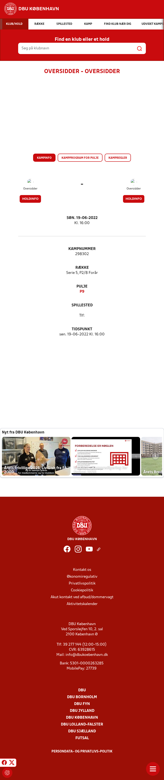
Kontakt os (82, 570)
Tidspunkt (82, 329)
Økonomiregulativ (82, 577)
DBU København (82, 718)
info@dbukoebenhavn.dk (87, 655)
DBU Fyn (82, 704)
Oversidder (30, 188)
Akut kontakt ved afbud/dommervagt (82, 597)
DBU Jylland (82, 711)
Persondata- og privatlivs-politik (82, 751)
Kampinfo (44, 158)
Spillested (82, 305)
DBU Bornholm (82, 697)
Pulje (82, 286)
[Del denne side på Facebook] (4, 763)
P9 (82, 292)
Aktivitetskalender (82, 604)
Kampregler (117, 158)
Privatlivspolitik (82, 583)
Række (82, 268)
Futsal (82, 738)
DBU (82, 690)
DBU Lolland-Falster (82, 724)
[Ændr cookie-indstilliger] (7, 773)
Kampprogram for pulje (80, 158)
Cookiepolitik (82, 590)
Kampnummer (82, 249)
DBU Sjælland (82, 731)
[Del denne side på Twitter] (12, 763)
